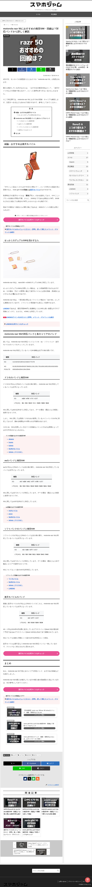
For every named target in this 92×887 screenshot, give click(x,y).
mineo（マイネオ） (16, 452)
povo (10, 514)
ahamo (11, 439)
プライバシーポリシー (74, 881)
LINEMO (6, 308)
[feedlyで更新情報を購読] (33, 778)
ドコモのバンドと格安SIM (26, 121)
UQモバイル (13, 511)
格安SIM (29, 755)
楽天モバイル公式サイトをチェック (31, 220)
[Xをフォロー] (29, 778)
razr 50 (14, 755)
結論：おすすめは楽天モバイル (26, 112)
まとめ (18, 133)
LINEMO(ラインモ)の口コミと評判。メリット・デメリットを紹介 (30, 317)
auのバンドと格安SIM (25, 124)
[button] (50, 70)
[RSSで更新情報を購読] (37, 778)
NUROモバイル (14, 449)
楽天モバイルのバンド (25, 130)
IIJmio (11, 445)
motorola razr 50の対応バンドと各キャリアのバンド (33, 118)
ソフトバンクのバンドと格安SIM (28, 127)
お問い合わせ (62, 881)
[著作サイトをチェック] (25, 778)
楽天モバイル (35, 190)
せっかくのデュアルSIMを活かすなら (29, 115)
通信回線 (7, 755)
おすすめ (21, 755)
